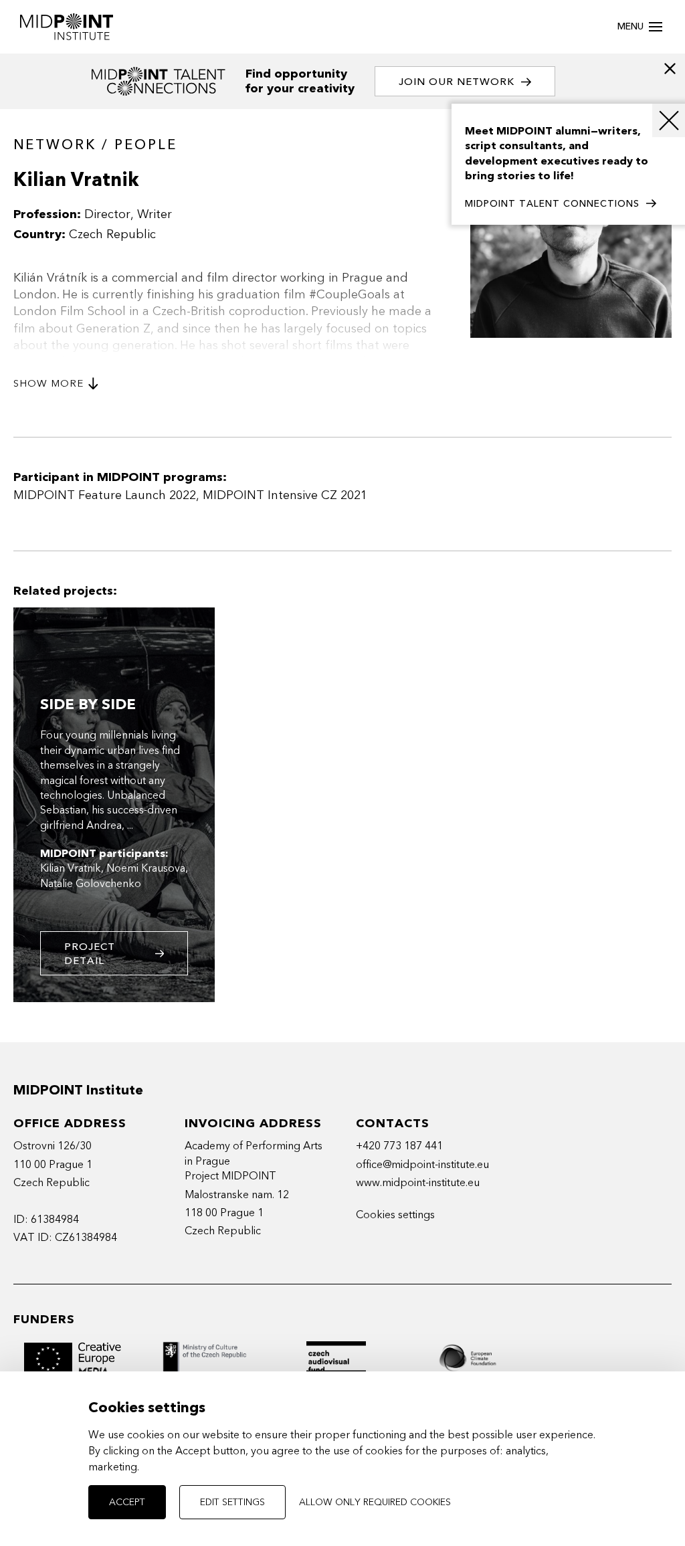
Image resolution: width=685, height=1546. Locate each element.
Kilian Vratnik (70, 868)
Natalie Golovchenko (90, 883)
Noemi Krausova (145, 868)
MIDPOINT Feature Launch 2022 (104, 495)
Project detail (89, 953)
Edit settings (232, 1502)
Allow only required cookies (375, 1502)
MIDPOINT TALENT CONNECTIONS (552, 203)
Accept (127, 1502)
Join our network (456, 81)
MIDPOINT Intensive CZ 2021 (285, 495)
